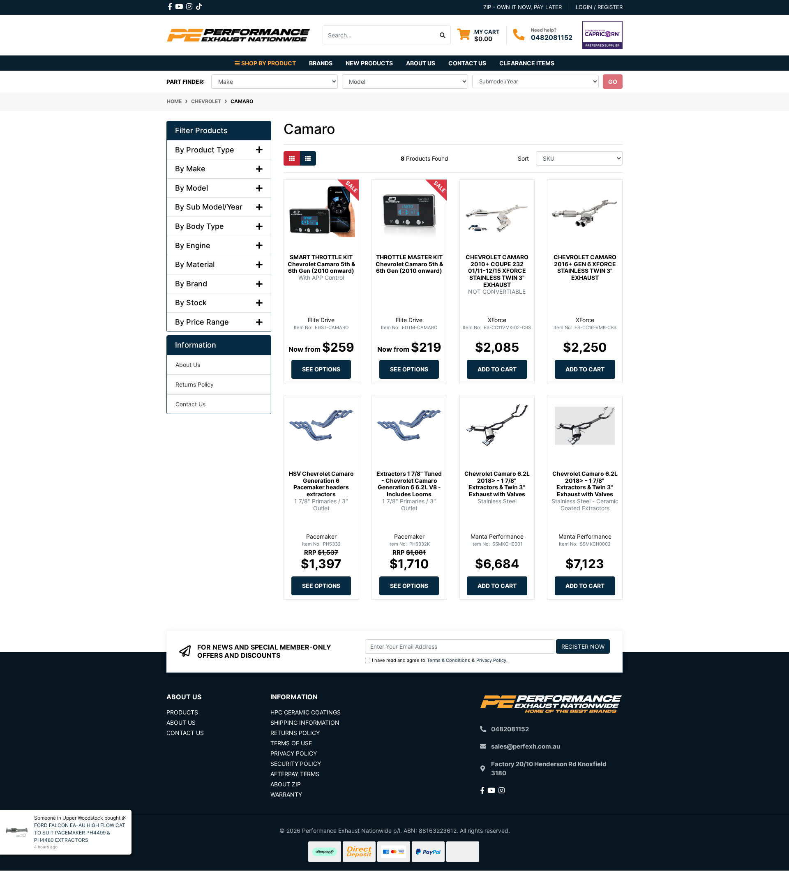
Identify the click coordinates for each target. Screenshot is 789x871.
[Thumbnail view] (292, 158)
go (612, 81)
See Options (321, 369)
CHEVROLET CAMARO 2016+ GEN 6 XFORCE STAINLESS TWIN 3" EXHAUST (585, 267)
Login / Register (599, 7)
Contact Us (467, 63)
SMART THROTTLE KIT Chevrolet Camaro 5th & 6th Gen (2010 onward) (321, 263)
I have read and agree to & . (440, 660)
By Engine (192, 245)
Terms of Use (291, 743)
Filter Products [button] (201, 130)
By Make (190, 168)
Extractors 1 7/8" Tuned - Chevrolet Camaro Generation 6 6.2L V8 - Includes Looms (409, 484)
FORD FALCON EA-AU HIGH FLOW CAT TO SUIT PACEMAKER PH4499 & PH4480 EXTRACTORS (79, 832)
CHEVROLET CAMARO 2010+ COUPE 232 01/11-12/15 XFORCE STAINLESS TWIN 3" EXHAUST (497, 270)
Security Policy (295, 763)
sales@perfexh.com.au (525, 746)
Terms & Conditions (448, 660)
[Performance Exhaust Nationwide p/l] (238, 34)
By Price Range (202, 322)
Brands (320, 63)
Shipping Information (304, 722)
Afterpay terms (294, 773)
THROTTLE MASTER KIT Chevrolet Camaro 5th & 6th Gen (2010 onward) (409, 263)
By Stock (191, 302)
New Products (369, 63)
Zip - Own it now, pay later (522, 7)
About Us (420, 63)
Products (182, 712)
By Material (195, 264)
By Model (191, 188)
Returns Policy (194, 384)
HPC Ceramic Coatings (305, 712)
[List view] (308, 158)
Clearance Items (526, 63)
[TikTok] (199, 5)
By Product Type (204, 149)
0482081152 (551, 37)
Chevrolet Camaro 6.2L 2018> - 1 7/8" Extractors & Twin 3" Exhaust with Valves (497, 484)
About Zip (285, 784)
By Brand (191, 283)
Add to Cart (497, 369)
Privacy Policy (491, 660)
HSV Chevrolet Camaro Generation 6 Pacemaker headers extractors (321, 484)
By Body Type (199, 226)
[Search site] (443, 34)
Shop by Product (268, 63)
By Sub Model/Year (208, 207)
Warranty (286, 794)
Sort (523, 158)
